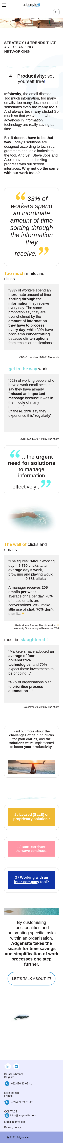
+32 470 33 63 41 (21, 1083)
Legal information (14, 1121)
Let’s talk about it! (31, 979)
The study (53, 438)
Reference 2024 (50, 628)
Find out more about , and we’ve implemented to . (31, 739)
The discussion (47, 625)
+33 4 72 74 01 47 (22, 1102)
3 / (31, 879)
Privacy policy (12, 1127)
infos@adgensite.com (23, 1115)
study (56, 357)
